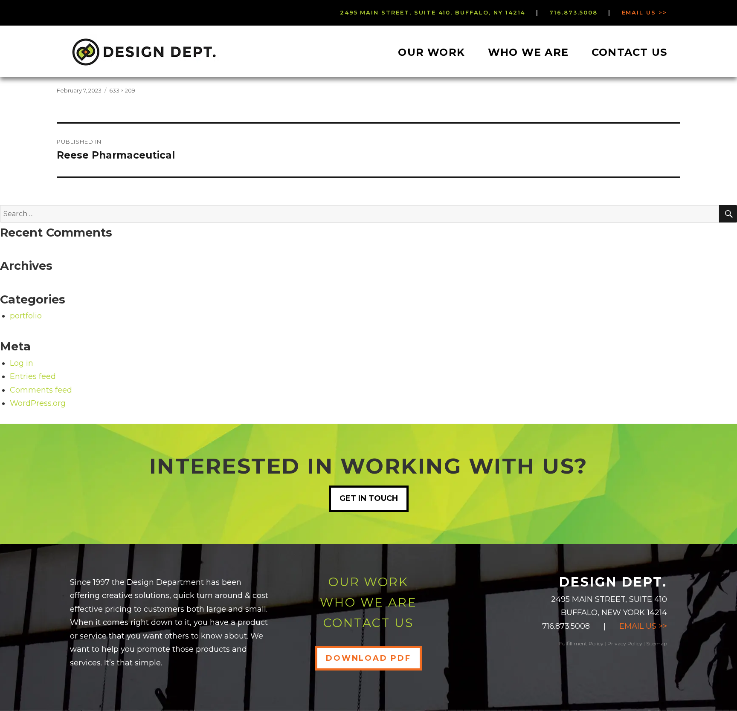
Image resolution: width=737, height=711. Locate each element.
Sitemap (656, 643)
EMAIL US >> (643, 626)
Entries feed (33, 376)
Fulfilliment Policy (581, 643)
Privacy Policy (624, 643)
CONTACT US (368, 623)
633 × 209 (122, 90)
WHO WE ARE (368, 602)
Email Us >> (644, 12)
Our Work (431, 52)
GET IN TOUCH (368, 498)
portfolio (26, 316)
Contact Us (629, 52)
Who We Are (528, 52)
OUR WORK (368, 582)
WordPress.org (38, 403)
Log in (21, 363)
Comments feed (41, 390)
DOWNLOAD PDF (368, 658)
